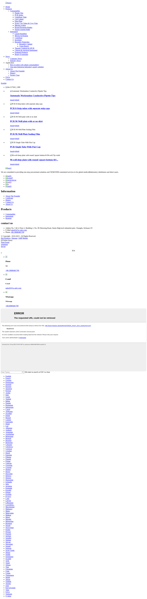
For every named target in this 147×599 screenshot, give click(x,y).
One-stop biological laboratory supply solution (27, 67)
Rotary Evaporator (21, 54)
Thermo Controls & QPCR (24, 48)
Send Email (5, 242)
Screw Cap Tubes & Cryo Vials (26, 23)
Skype (3, 246)
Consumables (15, 11)
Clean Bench (24, 46)
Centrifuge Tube (21, 17)
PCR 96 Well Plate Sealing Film (25, 134)
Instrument (14, 32)
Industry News (15, 61)
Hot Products (5, 238)
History (13, 73)
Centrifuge (18, 38)
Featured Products (21, 52)
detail (17, 100)
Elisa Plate (18, 21)
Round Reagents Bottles (23, 27)
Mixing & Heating (21, 36)
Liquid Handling (21, 34)
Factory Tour (15, 75)
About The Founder (17, 71)
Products (9, 9)
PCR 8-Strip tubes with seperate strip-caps (30, 108)
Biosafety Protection (22, 42)
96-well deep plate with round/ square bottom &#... (34, 160)
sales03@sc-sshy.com (19, 230)
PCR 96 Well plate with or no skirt (26, 121)
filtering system (20, 25)
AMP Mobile (23, 238)
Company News (16, 59)
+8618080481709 (12, 306)
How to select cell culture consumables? (24, 65)
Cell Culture (19, 19)
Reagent (8, 218)
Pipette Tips (19, 13)
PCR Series (19, 15)
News (8, 56)
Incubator (18, 40)
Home (8, 7)
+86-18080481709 (17, 232)
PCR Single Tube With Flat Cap (25, 147)
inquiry (12, 100)
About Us (9, 69)
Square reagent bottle (22, 30)
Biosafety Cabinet (25, 44)
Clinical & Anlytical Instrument (26, 50)
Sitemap (14, 238)
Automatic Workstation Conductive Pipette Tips (32, 95)
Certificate (9, 198)
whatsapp (4, 244)
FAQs (8, 77)
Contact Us (10, 79)
